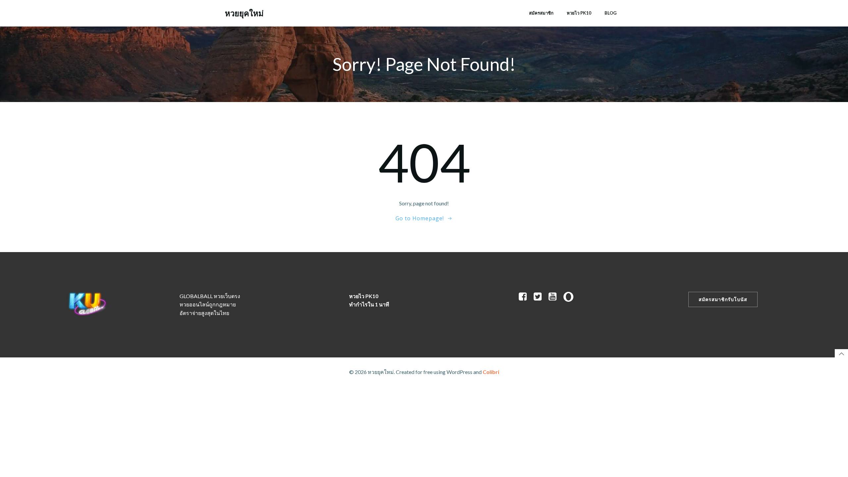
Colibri (491, 372)
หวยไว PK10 (579, 13)
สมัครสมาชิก (541, 13)
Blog (610, 13)
